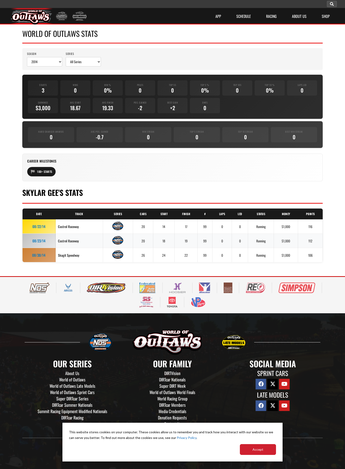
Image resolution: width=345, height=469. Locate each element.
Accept (258, 449)
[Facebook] (261, 384)
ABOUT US (299, 16)
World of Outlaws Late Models (72, 386)
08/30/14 (39, 255)
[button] (332, 4)
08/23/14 (39, 240)
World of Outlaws (72, 379)
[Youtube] (284, 384)
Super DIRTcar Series (72, 398)
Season (31, 54)
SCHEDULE (243, 16)
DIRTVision (172, 373)
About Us (72, 373)
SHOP (326, 16)
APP (218, 16)
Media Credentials (172, 411)
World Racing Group (172, 398)
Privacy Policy (186, 438)
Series (70, 54)
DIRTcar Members (172, 405)
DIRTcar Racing (72, 418)
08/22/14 (39, 226)
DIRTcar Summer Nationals (72, 405)
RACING (271, 16)
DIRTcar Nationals (172, 379)
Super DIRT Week (172, 386)
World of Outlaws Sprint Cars (72, 392)
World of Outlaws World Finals (172, 392)
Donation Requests (172, 418)
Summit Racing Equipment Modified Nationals (72, 411)
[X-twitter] (272, 384)
